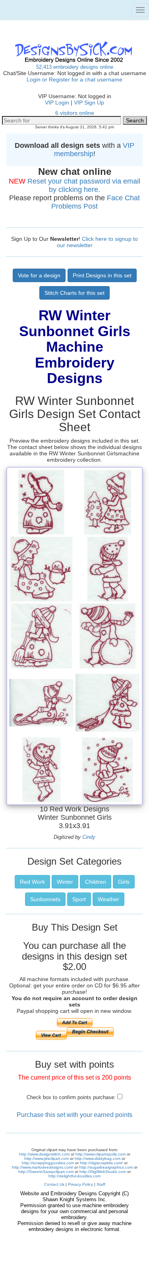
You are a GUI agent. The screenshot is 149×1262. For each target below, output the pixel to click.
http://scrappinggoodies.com (48, 1163)
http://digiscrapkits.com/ (101, 1163)
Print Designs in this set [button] (102, 275)
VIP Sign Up (89, 102)
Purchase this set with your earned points (74, 1114)
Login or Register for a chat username (74, 79)
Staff (101, 1184)
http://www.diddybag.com (97, 1158)
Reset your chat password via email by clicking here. (83, 185)
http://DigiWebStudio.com (102, 1171)
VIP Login (57, 102)
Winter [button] (65, 882)
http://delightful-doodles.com (74, 1176)
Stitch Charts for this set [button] (74, 293)
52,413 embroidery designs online (74, 67)
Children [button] (95, 882)
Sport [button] (79, 899)
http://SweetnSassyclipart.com (46, 1171)
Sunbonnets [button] (45, 899)
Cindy (88, 837)
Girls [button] (124, 882)
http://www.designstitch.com (44, 1154)
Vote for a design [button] (39, 275)
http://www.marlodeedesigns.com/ (42, 1167)
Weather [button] (108, 899)
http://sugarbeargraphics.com (106, 1167)
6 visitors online (74, 113)
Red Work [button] (32, 882)
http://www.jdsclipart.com (46, 1158)
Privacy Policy (80, 1184)
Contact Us (54, 1184)
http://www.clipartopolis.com (100, 1154)
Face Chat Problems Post (95, 202)
